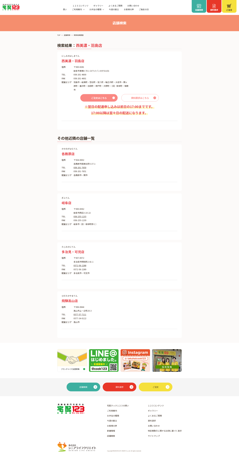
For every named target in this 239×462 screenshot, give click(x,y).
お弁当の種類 (113, 415)
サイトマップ (154, 435)
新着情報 (111, 430)
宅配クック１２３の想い (118, 405)
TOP (58, 35)
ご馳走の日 (144, 9)
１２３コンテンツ (80, 5)
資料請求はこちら (140, 97)
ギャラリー (98, 5)
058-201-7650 (80, 167)
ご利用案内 (112, 410)
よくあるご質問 (115, 5)
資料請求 (152, 420)
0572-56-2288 (80, 265)
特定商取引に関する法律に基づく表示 (165, 430)
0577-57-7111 (80, 314)
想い (65, 9)
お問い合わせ (133, 5)
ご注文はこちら (99, 97)
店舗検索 (67, 35)
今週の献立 (114, 9)
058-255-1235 (80, 216)
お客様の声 (129, 9)
